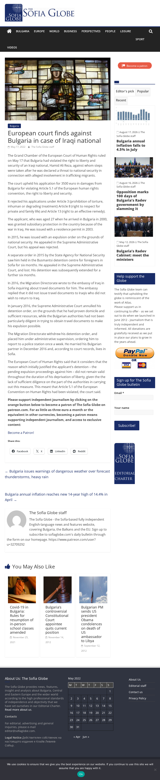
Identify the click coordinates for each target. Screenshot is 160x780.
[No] (155, 770)
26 (90, 720)
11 (84, 706)
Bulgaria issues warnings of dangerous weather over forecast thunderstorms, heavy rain (57, 474)
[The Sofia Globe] (9, 31)
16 (71, 713)
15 (110, 706)
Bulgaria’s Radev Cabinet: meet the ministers (132, 255)
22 (110, 713)
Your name (121, 408)
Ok (81, 774)
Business (70, 31)
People (110, 31)
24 (77, 720)
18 (84, 713)
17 (77, 713)
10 (77, 706)
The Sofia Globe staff (42, 146)
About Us (135, 679)
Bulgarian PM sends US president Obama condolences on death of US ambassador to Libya (92, 624)
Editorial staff (137, 686)
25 (84, 720)
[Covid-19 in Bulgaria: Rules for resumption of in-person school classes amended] (22, 579)
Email (119, 393)
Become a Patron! (21, 433)
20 (97, 713)
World (54, 31)
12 (90, 706)
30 (71, 727)
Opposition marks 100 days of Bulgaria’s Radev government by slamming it (132, 200)
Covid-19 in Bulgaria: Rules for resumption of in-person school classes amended (22, 620)
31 (77, 727)
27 (97, 720)
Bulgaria (22, 31)
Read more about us (18, 709)
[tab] (125, 92)
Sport (140, 39)
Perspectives (91, 31)
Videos (12, 47)
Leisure (125, 31)
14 (103, 706)
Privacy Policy (137, 698)
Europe (39, 31)
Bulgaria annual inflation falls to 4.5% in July (130, 145)
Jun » (86, 737)
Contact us (136, 692)
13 (97, 706)
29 (110, 720)
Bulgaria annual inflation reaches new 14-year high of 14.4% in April (56, 497)
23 (71, 720)
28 (103, 720)
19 (90, 713)
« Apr (77, 737)
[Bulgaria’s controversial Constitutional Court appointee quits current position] (58, 579)
